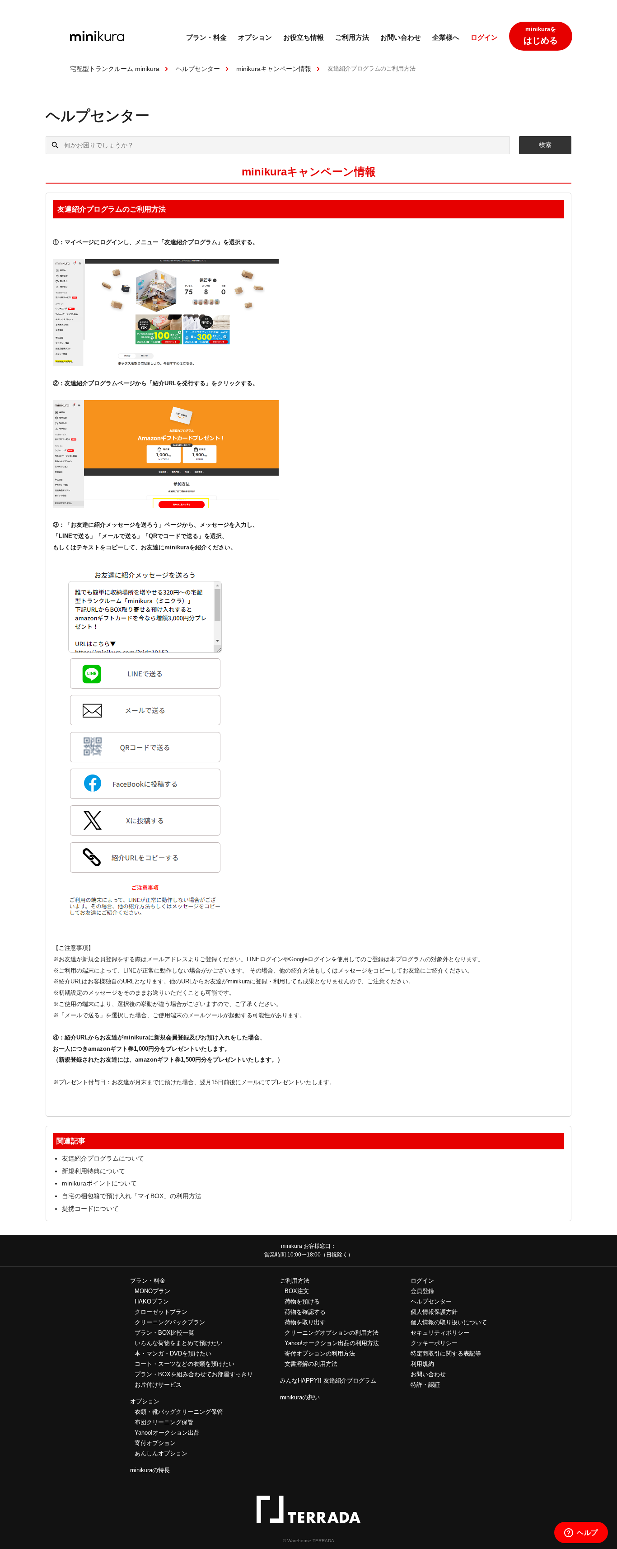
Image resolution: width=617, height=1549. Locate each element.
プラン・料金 (206, 37)
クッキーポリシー (434, 1343)
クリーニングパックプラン (170, 1322)
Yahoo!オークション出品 (167, 1432)
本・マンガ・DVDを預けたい (173, 1353)
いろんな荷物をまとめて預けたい (179, 1343)
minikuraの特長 (150, 1470)
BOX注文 (297, 1291)
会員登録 (422, 1291)
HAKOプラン (152, 1301)
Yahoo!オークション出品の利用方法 (332, 1343)
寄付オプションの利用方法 (320, 1353)
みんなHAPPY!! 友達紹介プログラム (328, 1380)
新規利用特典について (93, 1171)
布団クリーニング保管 (164, 1422)
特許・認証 (425, 1384)
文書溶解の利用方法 (311, 1363)
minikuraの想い (300, 1397)
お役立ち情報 (303, 37)
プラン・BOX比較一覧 (164, 1332)
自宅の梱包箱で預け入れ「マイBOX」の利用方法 (131, 1196)
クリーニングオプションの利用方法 (332, 1332)
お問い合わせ (400, 37)
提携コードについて (90, 1208)
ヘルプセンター (198, 68)
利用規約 (422, 1363)
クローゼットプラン (161, 1311)
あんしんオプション (161, 1453)
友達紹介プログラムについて (103, 1158)
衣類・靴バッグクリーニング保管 (179, 1411)
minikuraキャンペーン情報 (273, 68)
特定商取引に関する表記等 (446, 1353)
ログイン (484, 37)
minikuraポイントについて (99, 1183)
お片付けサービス (158, 1384)
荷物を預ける (302, 1301)
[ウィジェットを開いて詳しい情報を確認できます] (581, 1533)
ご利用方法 (352, 37)
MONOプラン (152, 1291)
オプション (255, 37)
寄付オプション (155, 1443)
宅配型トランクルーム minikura (114, 68)
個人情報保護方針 (434, 1311)
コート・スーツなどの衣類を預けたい (184, 1363)
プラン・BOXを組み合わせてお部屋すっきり (194, 1374)
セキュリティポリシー (440, 1332)
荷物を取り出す (305, 1322)
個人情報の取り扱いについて (449, 1322)
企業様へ (445, 37)
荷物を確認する (305, 1311)
